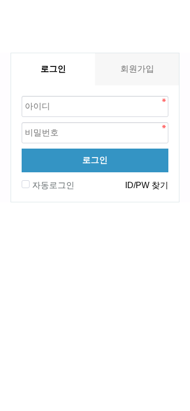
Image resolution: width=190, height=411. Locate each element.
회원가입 (137, 68)
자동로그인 (53, 185)
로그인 (95, 159)
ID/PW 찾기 (146, 185)
